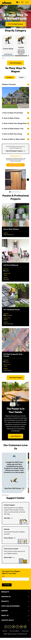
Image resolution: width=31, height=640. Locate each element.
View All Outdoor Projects (14, 151)
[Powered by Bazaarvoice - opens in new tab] (15, 192)
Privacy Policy (25, 631)
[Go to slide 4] (11, 58)
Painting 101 (6, 596)
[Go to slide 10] (27, 58)
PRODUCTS (5, 592)
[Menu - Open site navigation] (27, 2)
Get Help (7, 518)
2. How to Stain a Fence (10, 118)
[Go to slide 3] (8, 58)
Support (4, 611)
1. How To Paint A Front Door (12, 113)
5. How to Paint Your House (12, 134)
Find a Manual (8, 538)
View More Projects (15, 377)
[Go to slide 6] (16, 58)
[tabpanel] (15, 118)
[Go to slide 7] (19, 58)
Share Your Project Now (15, 164)
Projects (5, 601)
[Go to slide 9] (25, 58)
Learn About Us (15, 436)
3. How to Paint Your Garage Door (14, 123)
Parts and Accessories (10, 606)
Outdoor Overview (9, 84)
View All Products (15, 63)
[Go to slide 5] (14, 58)
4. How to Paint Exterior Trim (12, 129)
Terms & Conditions (14, 631)
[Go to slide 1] (3, 58)
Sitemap (5, 631)
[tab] (9, 77)
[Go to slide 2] (6, 58)
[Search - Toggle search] (22, 2)
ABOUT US (4, 615)
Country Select (7, 620)
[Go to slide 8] (22, 58)
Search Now (8, 557)
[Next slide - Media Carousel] (28, 179)
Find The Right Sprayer (15, 24)
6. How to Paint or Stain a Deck (13, 139)
